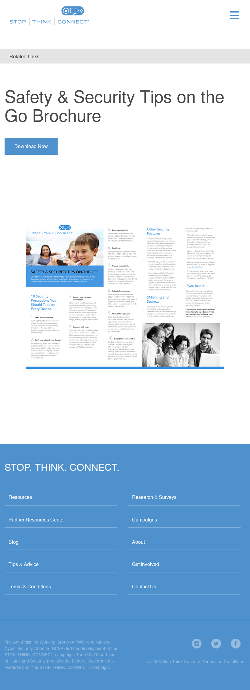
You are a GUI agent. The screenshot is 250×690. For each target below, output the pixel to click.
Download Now (31, 146)
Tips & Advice (24, 564)
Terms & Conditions (30, 586)
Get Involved (145, 564)
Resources (20, 496)
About (138, 541)
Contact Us (144, 586)
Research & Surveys (154, 496)
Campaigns (144, 519)
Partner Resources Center (37, 519)
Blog (14, 541)
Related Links (24, 56)
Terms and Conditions (223, 661)
